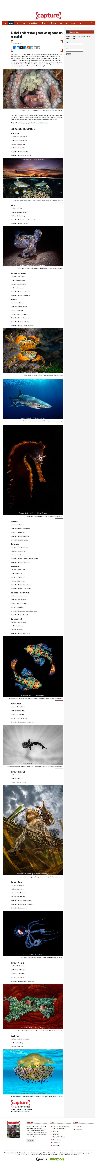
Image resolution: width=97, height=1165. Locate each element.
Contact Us (56, 1142)
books (60, 23)
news (11, 23)
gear (17, 23)
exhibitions (52, 23)
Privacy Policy (57, 1140)
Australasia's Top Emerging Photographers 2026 (61, 1127)
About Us (55, 1131)
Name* (68, 42)
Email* (68, 48)
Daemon (57, 1159)
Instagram (79, 1129)
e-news (81, 23)
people (24, 23)
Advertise (56, 1134)
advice (73, 23)
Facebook (78, 1126)
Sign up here (25, 1111)
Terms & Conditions (59, 1137)
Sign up (68, 55)
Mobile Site (56, 1145)
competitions (33, 23)
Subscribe (30, 1140)
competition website (42, 123)
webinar (43, 23)
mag (67, 23)
